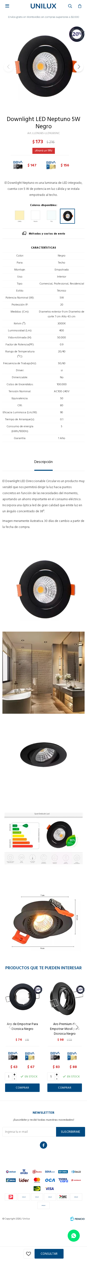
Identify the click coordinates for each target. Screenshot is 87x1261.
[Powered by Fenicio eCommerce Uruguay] (77, 1218)
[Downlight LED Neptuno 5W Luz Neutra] (35, 216)
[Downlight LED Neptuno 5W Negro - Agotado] (67, 216)
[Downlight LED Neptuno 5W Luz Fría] (51, 216)
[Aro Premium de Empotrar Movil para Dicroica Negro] (65, 998)
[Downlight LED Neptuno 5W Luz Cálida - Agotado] (19, 216)
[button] (78, 67)
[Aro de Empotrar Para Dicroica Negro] (22, 998)
